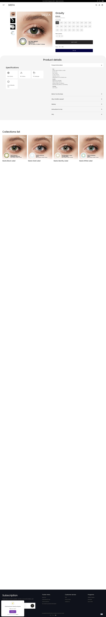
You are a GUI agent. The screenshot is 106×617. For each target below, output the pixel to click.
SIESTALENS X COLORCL (52, 613)
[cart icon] (102, 5)
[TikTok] (101, 1)
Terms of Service (45, 601)
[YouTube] (103, 1)
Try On (74, 50)
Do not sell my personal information (49, 603)
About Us (44, 597)
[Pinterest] (63, 47)
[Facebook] (59, 47)
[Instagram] (99, 1)
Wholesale (90, 599)
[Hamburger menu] (3, 5)
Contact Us (67, 601)
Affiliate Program (91, 597)
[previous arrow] (19, 29)
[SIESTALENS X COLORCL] (12, 5)
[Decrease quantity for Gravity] (57, 36)
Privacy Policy (68, 599)
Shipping (56, 17)
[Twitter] (97, 1)
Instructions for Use (46, 599)
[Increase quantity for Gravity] (62, 36)
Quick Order (90, 601)
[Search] (96, 5)
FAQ (66, 597)
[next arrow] (50, 29)
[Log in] (99, 5)
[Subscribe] (32, 605)
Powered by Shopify (60, 613)
